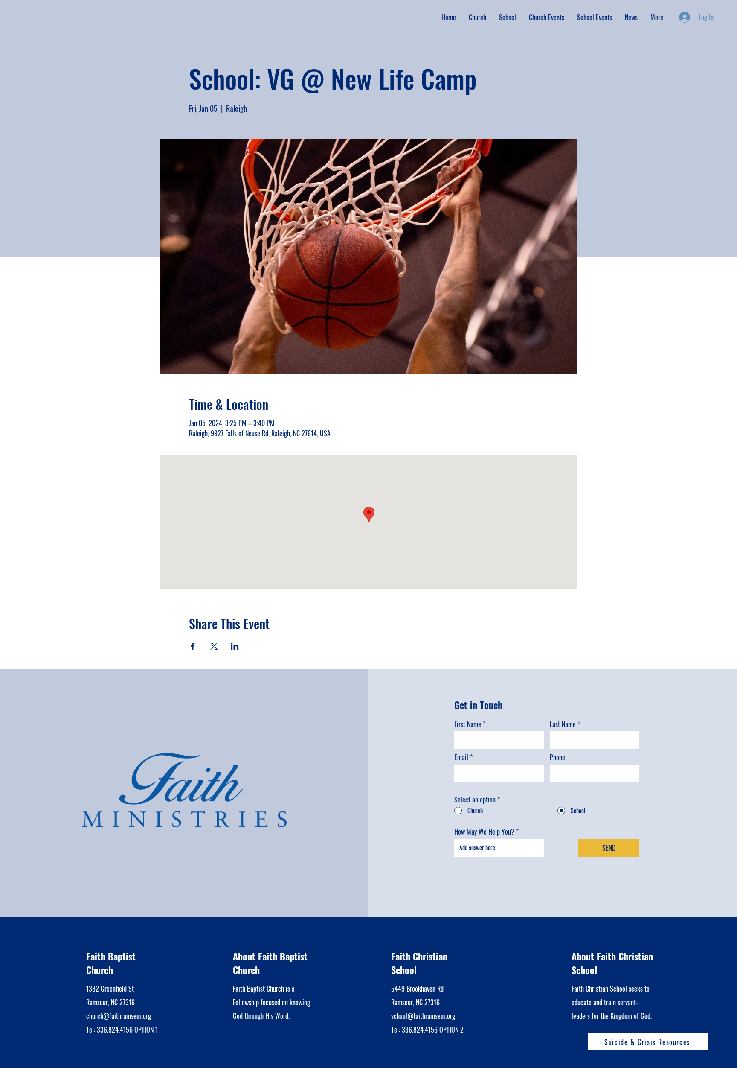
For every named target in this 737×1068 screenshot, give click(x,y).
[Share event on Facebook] (193, 646)
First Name (467, 724)
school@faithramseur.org (423, 1016)
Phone (557, 757)
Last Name (563, 724)
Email (461, 757)
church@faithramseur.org (118, 1016)
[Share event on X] (214, 646)
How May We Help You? (484, 831)
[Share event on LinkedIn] (235, 646)
